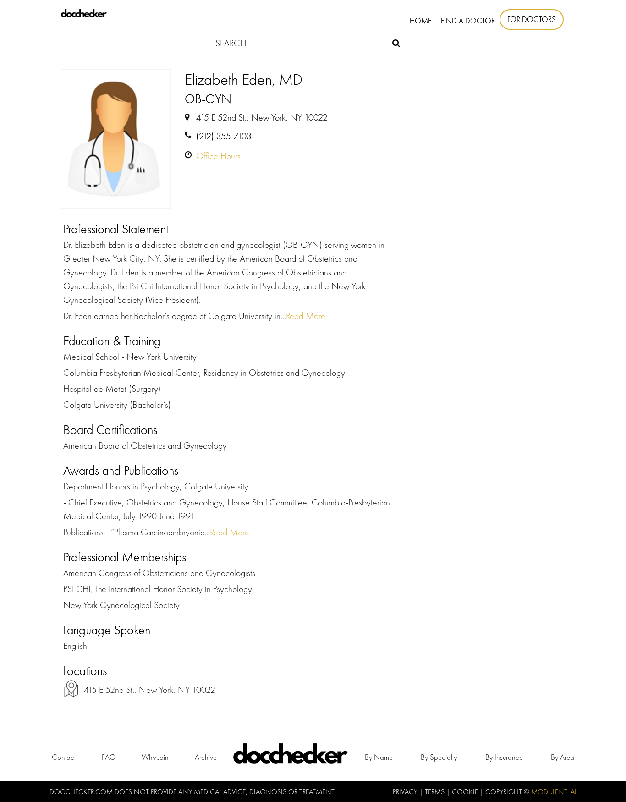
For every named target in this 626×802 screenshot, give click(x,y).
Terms (435, 792)
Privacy (406, 792)
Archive (206, 757)
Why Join (155, 757)
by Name (379, 757)
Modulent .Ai (554, 792)
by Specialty (439, 757)
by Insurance (504, 757)
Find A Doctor (468, 21)
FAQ (109, 757)
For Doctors (531, 19)
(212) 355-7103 (224, 136)
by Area (562, 757)
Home (421, 21)
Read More (305, 316)
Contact (64, 757)
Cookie (466, 792)
